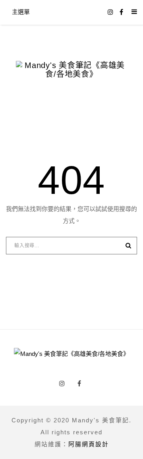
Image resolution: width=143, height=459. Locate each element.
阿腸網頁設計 (88, 444)
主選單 (21, 11)
